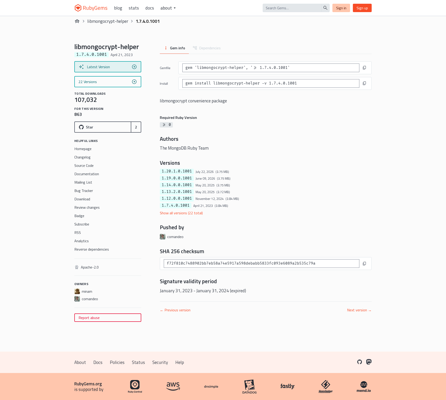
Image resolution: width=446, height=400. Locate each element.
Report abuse (89, 317)
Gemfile (165, 67)
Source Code (84, 165)
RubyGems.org (88, 383)
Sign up (362, 8)
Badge (79, 215)
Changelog (82, 157)
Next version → (359, 310)
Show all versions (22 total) (181, 213)
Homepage (83, 148)
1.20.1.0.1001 (177, 171)
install (164, 83)
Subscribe (81, 224)
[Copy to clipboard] (364, 67)
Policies (117, 362)
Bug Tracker (83, 190)
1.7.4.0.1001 (176, 205)
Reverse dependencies (91, 249)
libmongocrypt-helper (107, 21)
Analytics (81, 241)
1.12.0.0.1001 (177, 198)
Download (82, 199)
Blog (118, 8)
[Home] (77, 21)
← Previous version (175, 310)
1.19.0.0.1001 (177, 178)
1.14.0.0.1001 (177, 185)
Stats (134, 8)
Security (160, 362)
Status (138, 362)
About (80, 362)
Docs (149, 8)
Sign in (341, 8)
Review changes (87, 207)
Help (179, 362)
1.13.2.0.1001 (177, 191)
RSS (77, 232)
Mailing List (83, 182)
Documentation (86, 174)
